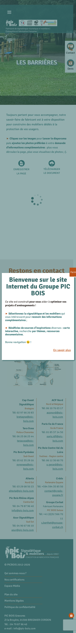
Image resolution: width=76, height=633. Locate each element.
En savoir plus (62, 350)
